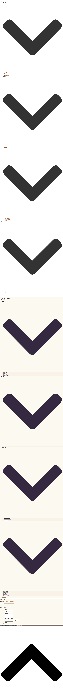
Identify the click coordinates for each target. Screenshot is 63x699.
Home (3, 1)
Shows (5, 147)
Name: (6, 609)
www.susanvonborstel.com (9, 603)
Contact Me (6, 593)
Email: (6, 611)
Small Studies (6, 75)
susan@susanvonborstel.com (8, 601)
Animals (5, 72)
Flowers (5, 73)
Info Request (6, 595)
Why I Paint (6, 292)
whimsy (5, 74)
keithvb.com (19, 625)
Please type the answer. (9, 618)
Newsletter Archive (7, 219)
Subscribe (6, 220)
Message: (6, 613)
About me (6, 293)
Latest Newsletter (7, 218)
